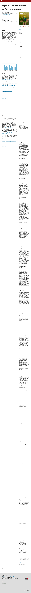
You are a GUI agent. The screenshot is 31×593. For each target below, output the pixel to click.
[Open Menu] (1, 1)
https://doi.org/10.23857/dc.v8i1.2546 (10, 127)
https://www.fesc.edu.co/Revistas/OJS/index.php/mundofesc (11, 576)
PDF (20, 29)
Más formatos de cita (22, 564)
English (3, 569)
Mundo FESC (4, 0)
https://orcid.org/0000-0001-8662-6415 (7, 14)
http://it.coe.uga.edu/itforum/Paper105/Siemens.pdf (9, 141)
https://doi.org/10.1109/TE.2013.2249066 (7, 98)
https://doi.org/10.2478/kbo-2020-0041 (7, 79)
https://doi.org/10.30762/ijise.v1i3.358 (7, 91)
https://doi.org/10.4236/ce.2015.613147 (7, 146)
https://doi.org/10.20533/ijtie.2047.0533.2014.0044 (8, 85)
